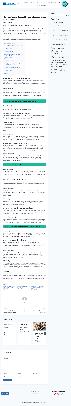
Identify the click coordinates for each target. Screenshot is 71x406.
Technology (43, 2)
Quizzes (37, 2)
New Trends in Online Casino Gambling (8, 326)
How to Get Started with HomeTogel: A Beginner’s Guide (38, 310)
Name (5, 373)
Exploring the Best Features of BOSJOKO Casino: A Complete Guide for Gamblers (13, 310)
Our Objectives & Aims (35, 391)
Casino (4, 14)
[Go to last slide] (4, 333)
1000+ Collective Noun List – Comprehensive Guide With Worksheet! (60, 71)
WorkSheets (32, 2)
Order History (5, 393)
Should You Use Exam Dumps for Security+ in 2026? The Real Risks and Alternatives (60, 30)
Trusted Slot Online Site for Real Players (61, 39)
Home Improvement (55, 2)
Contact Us (43, 5)
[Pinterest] (55, 394)
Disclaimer (35, 396)
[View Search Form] (68, 4)
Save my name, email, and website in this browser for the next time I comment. (18, 376)
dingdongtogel (20, 31)
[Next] (45, 333)
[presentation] (39, 326)
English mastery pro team (56, 50)
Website (35, 373)
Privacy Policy (35, 394)
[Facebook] (60, 394)
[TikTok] (62, 394)
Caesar (5, 22)
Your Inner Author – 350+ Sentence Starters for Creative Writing (59, 51)
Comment (6, 358)
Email (19, 373)
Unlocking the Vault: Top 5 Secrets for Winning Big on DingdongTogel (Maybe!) (37, 287)
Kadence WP (46, 402)
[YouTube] (58, 394)
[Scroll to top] (2, 400)
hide (13, 43)
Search (52, 13)
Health (38, 5)
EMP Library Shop (64, 4)
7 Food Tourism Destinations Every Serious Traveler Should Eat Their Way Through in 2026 (60, 24)
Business (48, 2)
